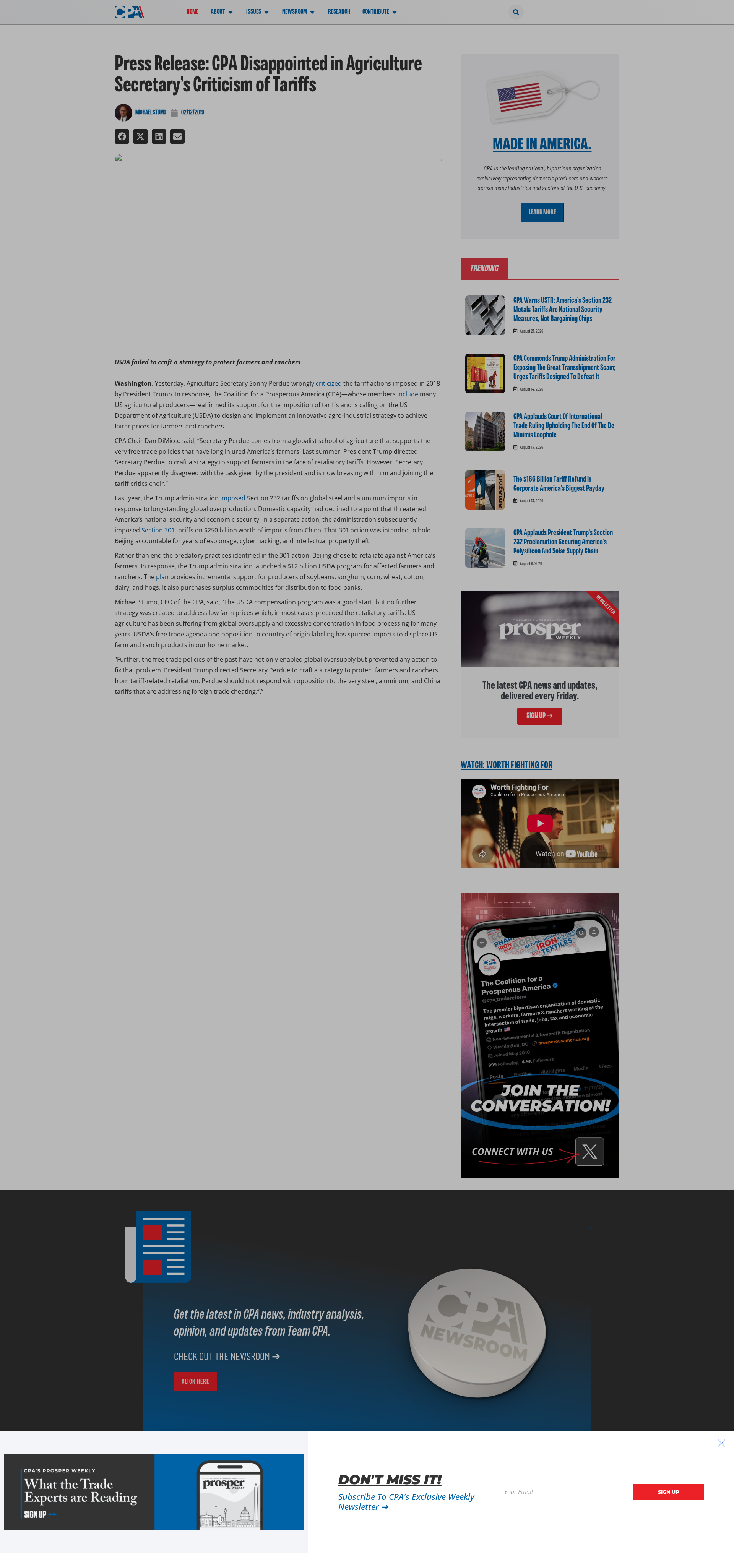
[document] (367, 776)
